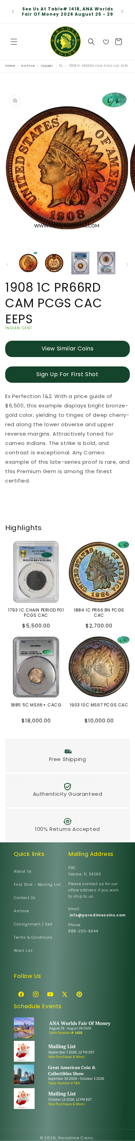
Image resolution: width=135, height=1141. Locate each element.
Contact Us (25, 897)
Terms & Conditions (33, 937)
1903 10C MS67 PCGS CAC (99, 705)
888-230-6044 (83, 931)
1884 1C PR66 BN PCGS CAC (99, 612)
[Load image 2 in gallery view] (54, 263)
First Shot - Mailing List (37, 884)
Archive (21, 911)
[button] (13, 41)
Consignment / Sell (33, 924)
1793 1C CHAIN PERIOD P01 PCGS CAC (36, 612)
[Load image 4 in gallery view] (106, 263)
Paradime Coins (75, 1138)
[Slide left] (7, 264)
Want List (23, 950)
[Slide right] (127, 264)
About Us (23, 871)
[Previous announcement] (12, 11)
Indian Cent (18, 328)
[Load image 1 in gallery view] (28, 263)
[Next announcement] (122, 11)
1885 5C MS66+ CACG (36, 705)
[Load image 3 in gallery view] (80, 263)
